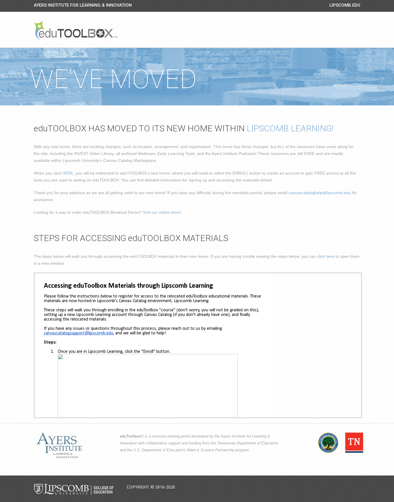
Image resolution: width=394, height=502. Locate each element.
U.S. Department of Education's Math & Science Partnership (183, 450)
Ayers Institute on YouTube (342, 487)
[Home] (76, 30)
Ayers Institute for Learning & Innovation (83, 5)
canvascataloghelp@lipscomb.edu (319, 192)
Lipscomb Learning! (290, 128)
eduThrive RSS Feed (355, 487)
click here (325, 256)
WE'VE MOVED (113, 79)
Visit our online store (161, 212)
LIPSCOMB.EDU (344, 5)
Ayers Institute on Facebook (315, 487)
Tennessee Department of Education (247, 443)
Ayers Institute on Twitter (328, 487)
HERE (67, 173)
